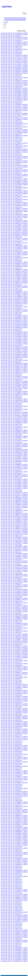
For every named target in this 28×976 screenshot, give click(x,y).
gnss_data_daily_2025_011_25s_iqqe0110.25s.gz (11, 868)
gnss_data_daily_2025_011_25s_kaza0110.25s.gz (11, 390)
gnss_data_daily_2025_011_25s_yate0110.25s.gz (11, 787)
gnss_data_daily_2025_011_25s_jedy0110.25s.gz (11, 874)
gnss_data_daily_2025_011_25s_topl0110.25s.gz (11, 769)
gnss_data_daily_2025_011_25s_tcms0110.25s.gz (11, 888)
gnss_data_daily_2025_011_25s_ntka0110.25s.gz (11, 922)
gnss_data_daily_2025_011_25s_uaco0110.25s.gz (11, 804)
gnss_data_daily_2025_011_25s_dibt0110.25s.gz (11, 944)
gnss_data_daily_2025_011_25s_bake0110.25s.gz (11, 428)
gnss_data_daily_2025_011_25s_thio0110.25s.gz (11, 760)
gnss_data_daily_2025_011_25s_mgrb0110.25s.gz (11, 784)
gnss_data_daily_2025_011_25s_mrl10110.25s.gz (11, 744)
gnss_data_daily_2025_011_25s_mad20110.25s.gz (12, 308)
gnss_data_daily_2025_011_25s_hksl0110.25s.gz (11, 799)
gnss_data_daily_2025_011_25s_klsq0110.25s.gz (11, 714)
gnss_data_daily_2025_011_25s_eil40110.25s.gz (11, 79)
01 (4, 25)
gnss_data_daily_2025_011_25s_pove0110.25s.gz (11, 764)
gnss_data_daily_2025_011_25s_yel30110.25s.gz (11, 407)
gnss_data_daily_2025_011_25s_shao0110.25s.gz (11, 477)
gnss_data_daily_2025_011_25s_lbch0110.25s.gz (11, 404)
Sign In (24, 13)
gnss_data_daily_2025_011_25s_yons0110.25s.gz (11, 622)
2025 (5, 24)
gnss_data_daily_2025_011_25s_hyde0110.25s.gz (11, 873)
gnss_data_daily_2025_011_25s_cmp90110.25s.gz (12, 511)
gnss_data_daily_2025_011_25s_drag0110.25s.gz (11, 198)
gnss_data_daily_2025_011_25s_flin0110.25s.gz (11, 462)
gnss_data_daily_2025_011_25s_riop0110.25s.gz (11, 587)
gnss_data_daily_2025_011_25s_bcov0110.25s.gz (11, 241)
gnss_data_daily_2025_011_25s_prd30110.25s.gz (11, 572)
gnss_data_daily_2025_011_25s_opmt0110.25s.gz (11, 849)
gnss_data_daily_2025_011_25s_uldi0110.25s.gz (11, 903)
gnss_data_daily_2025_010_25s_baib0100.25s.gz (11, 36)
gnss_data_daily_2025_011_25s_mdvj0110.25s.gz (11, 604)
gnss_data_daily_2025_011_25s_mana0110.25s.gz (11, 596)
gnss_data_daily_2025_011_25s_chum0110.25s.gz (12, 207)
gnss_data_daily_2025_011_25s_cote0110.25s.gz (11, 213)
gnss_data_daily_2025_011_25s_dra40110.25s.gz (11, 195)
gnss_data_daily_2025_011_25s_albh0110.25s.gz (11, 259)
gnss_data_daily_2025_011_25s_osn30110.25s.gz (11, 424)
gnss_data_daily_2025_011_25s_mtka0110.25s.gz (11, 755)
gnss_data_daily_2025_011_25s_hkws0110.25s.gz (11, 781)
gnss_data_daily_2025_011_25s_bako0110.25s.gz (11, 867)
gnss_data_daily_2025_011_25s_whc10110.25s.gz (12, 168)
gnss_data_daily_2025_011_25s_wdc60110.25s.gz (12, 694)
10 (4, 27)
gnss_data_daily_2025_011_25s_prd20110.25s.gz (11, 473)
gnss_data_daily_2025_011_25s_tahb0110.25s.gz (11, 361)
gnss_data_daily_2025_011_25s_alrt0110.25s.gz (11, 877)
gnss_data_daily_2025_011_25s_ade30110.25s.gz (11, 244)
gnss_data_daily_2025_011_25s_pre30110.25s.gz (11, 678)
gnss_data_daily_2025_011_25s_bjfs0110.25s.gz (11, 330)
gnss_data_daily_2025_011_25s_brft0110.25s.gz (11, 314)
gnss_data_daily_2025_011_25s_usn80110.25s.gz (11, 128)
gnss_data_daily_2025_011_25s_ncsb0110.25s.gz (11, 425)
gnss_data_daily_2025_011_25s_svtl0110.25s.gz (11, 680)
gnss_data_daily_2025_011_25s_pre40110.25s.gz (11, 76)
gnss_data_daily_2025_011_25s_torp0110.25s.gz (11, 141)
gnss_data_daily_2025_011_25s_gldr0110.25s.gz (11, 925)
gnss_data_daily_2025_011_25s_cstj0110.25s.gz (11, 943)
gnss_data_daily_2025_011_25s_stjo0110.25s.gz (11, 284)
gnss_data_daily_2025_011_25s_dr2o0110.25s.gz (11, 928)
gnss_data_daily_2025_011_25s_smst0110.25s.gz (11, 938)
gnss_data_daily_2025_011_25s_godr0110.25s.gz (11, 813)
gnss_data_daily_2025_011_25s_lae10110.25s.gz (11, 913)
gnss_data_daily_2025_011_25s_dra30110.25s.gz (11, 735)
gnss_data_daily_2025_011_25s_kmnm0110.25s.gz (12, 855)
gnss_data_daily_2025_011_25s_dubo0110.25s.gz (11, 620)
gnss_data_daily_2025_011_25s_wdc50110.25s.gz (12, 601)
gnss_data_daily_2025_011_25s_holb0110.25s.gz (11, 395)
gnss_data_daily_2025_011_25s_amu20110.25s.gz (12, 358)
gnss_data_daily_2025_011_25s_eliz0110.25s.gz (11, 172)
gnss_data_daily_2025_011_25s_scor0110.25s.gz (11, 681)
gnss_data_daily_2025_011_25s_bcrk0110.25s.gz (11, 46)
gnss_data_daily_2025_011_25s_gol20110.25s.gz (11, 50)
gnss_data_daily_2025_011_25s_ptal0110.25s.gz (11, 470)
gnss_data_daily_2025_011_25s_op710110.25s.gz (11, 846)
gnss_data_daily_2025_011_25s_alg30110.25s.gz (11, 52)
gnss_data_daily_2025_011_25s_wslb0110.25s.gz (11, 305)
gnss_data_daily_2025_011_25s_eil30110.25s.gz (11, 74)
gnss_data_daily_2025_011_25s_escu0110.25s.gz (11, 442)
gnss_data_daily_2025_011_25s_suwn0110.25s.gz (11, 138)
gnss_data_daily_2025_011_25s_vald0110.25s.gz (11, 397)
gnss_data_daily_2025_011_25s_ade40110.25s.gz (11, 448)
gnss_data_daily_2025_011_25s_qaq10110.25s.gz (11, 489)
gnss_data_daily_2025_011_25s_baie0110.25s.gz (11, 260)
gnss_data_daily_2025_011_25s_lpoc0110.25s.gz (11, 101)
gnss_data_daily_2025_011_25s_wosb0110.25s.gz (11, 218)
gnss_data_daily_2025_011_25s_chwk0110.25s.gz (12, 122)
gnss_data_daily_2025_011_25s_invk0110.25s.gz (11, 727)
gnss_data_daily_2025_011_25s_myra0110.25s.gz (11, 923)
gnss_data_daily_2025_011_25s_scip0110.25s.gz (11, 885)
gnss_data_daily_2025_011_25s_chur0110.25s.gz (11, 720)
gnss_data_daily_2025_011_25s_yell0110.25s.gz (11, 613)
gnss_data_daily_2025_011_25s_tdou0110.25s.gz (11, 904)
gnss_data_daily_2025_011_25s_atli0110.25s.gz (11, 552)
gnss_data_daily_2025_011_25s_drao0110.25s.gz (11, 403)
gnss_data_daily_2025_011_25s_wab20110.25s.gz (12, 379)
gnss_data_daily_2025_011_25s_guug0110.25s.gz (11, 345)
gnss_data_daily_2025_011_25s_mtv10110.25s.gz (11, 140)
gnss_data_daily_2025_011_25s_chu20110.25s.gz (11, 201)
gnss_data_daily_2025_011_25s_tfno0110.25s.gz (11, 153)
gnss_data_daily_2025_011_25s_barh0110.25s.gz (11, 751)
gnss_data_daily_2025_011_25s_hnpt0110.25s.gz (11, 116)
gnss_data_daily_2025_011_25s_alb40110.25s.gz (11, 159)
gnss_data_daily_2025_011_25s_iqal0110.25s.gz (11, 375)
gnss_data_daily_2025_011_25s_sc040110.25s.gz (11, 373)
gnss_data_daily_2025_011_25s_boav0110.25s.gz (11, 763)
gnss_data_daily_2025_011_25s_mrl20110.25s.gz (11, 125)
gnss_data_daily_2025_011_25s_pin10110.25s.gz (11, 879)
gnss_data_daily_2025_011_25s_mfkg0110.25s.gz (11, 909)
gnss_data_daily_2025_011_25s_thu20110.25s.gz (11, 434)
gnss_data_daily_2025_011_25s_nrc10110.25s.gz (11, 752)
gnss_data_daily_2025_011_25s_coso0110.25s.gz (11, 892)
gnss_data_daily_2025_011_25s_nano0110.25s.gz (11, 250)
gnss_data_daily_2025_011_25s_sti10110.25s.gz (11, 671)
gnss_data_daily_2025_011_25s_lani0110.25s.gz (11, 946)
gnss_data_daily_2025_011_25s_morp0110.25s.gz (11, 825)
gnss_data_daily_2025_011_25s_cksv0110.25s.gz (11, 857)
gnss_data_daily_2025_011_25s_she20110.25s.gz (11, 491)
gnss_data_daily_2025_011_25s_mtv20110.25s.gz (11, 147)
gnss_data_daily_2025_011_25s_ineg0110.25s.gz (11, 767)
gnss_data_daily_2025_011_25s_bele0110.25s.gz (11, 807)
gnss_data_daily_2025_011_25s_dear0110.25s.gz (11, 910)
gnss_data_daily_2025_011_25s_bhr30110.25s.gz (11, 410)
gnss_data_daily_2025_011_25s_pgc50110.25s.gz (11, 741)
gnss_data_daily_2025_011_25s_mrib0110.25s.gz (11, 742)
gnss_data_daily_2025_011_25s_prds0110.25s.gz (11, 675)
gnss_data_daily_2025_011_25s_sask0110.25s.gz (11, 189)
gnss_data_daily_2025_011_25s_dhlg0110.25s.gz (11, 880)
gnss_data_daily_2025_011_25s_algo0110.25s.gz (11, 155)
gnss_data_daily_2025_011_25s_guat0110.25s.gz (11, 256)
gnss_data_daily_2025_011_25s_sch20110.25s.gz (11, 583)
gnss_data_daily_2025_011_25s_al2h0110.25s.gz (11, 662)
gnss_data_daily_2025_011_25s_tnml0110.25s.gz (11, 886)
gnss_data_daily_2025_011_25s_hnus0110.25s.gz (11, 906)
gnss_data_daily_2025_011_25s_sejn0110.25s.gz (11, 312)
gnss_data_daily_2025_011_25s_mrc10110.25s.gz (11, 644)
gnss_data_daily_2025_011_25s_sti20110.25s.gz (11, 53)
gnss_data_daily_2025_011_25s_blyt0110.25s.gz (11, 134)
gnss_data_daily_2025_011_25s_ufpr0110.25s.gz (11, 775)
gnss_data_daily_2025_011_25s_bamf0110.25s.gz (11, 659)
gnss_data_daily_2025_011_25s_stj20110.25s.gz (11, 163)
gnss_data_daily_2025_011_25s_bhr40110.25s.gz (11, 137)
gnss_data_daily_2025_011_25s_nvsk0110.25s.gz (11, 785)
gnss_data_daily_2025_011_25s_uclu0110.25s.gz (11, 268)
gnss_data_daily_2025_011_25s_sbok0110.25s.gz (11, 907)
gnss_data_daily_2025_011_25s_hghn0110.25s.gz (11, 800)
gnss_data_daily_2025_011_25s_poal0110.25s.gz (11, 790)
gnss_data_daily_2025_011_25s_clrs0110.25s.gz (11, 632)
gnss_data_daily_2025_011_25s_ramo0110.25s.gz (11, 290)
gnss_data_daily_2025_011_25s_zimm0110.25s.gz (12, 629)
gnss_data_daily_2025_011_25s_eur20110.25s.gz (11, 559)
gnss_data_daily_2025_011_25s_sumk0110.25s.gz (11, 665)
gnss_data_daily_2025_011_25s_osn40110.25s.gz (11, 535)
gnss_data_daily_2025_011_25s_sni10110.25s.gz (11, 926)
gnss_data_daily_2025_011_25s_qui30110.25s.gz (11, 706)
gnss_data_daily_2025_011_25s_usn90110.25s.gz (11, 47)
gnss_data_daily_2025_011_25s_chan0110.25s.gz (11, 626)
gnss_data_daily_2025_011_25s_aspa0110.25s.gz (11, 40)
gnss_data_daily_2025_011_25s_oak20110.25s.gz (11, 236)
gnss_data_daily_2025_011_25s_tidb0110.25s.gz (11, 439)
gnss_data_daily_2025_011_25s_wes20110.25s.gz (11, 86)
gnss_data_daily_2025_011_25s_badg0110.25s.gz (11, 144)
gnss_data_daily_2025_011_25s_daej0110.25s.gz (11, 177)
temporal (6, 22)
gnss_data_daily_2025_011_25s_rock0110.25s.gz (11, 683)
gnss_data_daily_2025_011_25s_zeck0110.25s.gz (11, 102)
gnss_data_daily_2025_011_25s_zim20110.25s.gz (11, 186)
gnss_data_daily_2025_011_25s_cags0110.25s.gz (11, 865)
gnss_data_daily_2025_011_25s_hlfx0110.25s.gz (11, 544)
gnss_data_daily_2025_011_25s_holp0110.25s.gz (11, 508)
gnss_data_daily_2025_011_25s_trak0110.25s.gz (11, 883)
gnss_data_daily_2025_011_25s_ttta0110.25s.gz (11, 797)
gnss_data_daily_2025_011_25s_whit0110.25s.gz (11, 288)
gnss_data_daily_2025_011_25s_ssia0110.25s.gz (11, 564)
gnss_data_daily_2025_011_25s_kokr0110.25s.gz (11, 851)
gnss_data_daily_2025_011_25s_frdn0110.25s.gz (11, 577)
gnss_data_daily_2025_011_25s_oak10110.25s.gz (11, 329)
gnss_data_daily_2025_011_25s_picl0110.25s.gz (11, 111)
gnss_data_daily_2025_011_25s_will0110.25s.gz (11, 120)
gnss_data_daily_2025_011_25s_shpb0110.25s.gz (11, 688)
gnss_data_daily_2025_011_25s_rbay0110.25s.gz (11, 901)
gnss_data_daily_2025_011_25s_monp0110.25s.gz (12, 882)
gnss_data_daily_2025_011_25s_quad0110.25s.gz (11, 702)
